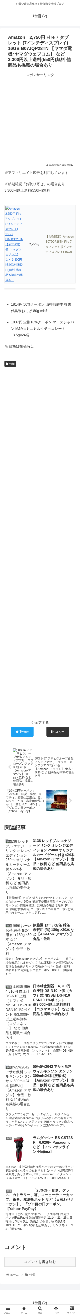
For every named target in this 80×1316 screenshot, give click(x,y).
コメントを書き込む (40, 1262)
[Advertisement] (40, 118)
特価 (12, 363)
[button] (71, 732)
